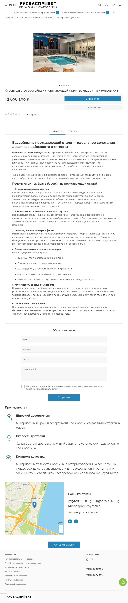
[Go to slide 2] (61, 85)
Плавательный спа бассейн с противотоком (83, 12)
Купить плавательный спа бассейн (19, 559)
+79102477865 (94, 574)
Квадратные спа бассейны (16, 576)
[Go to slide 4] (64, 85)
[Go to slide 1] (59, 85)
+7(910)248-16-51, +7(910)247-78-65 (93, 501)
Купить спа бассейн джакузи (17, 567)
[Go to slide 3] (63, 85)
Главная (9, 17)
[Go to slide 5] (66, 85)
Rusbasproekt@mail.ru (85, 506)
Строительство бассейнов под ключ (34, 17)
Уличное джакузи (12, 571)
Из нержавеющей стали (68, 17)
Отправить (64, 397)
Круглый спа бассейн (14, 580)
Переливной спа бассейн (15, 584)
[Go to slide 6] (68, 85)
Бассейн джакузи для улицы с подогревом (23, 563)
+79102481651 (94, 568)
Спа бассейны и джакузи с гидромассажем (34, 12)
